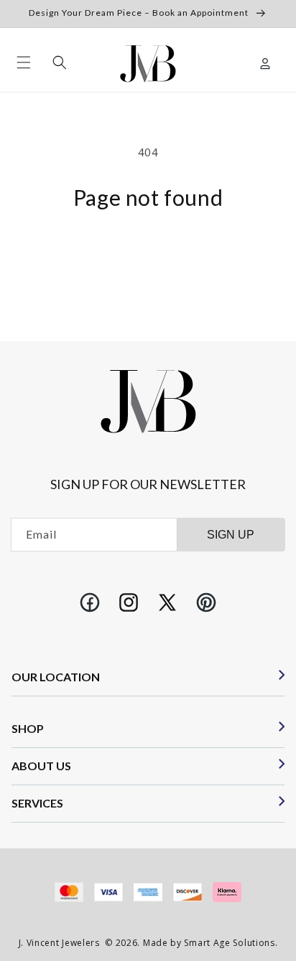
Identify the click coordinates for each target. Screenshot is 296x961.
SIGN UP (230, 535)
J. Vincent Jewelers (59, 943)
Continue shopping (148, 247)
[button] (23, 62)
